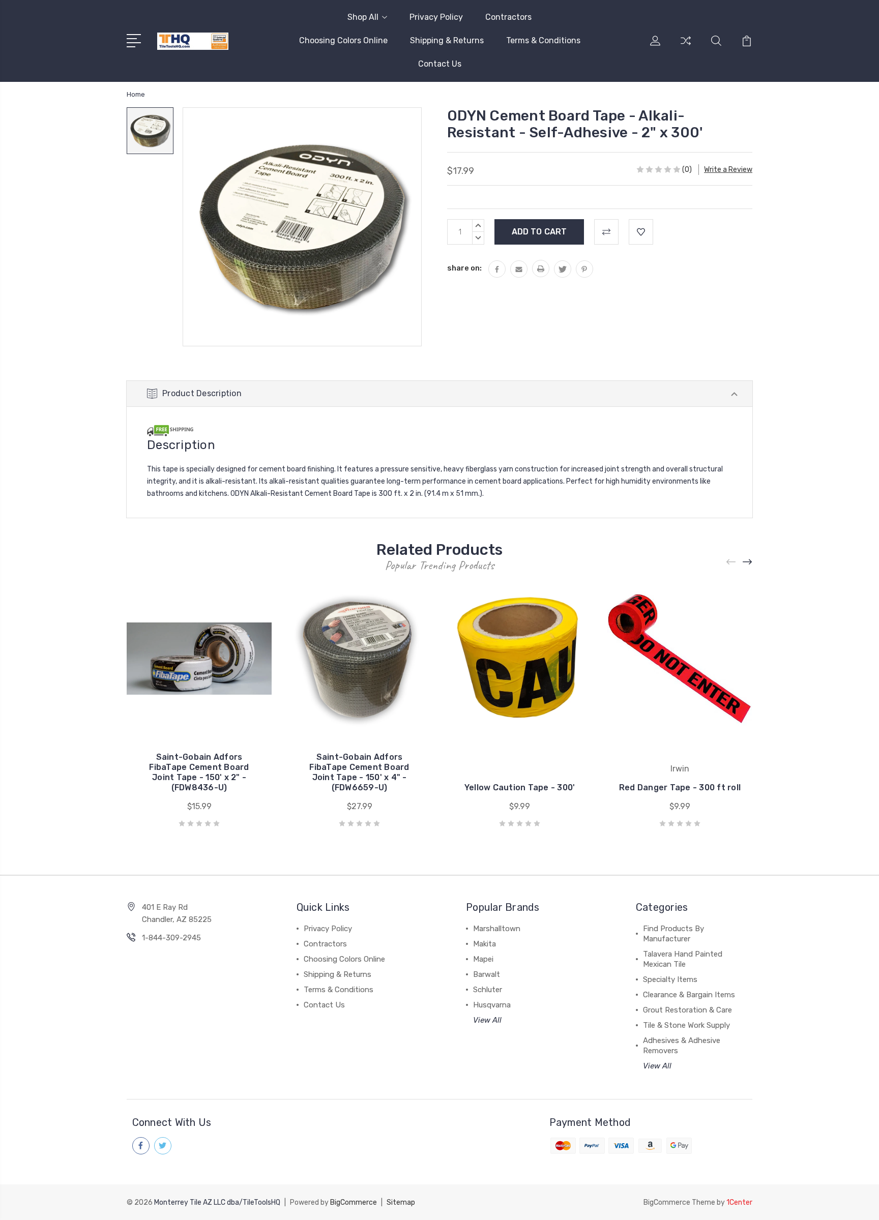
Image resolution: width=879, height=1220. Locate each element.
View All (487, 1020)
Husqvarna (492, 1004)
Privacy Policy (436, 17)
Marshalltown (496, 928)
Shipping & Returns (447, 40)
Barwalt (486, 974)
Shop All (362, 17)
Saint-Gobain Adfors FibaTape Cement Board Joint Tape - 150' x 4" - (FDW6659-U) (359, 772)
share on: (464, 268)
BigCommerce (353, 1202)
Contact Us (439, 64)
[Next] (748, 562)
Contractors (508, 17)
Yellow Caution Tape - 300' (519, 787)
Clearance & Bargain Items (689, 994)
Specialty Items (670, 979)
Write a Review (728, 169)
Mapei (483, 959)
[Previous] (731, 562)
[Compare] (685, 46)
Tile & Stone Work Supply (686, 1025)
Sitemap (401, 1202)
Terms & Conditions (543, 40)
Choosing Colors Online (343, 40)
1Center (739, 1202)
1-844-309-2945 (171, 937)
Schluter (487, 989)
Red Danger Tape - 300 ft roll (680, 787)
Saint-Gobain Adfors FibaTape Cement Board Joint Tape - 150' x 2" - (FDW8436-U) (199, 772)
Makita (484, 943)
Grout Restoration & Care (687, 1010)
